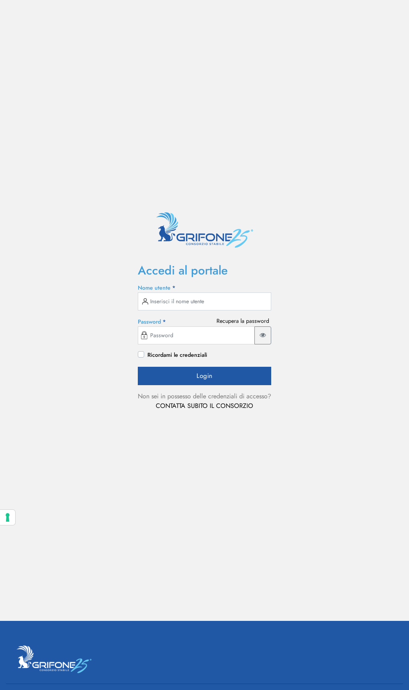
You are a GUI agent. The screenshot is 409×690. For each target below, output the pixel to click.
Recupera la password (242, 321)
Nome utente (156, 288)
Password (152, 322)
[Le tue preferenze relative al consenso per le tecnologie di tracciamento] (7, 517)
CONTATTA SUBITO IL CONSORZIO (204, 405)
